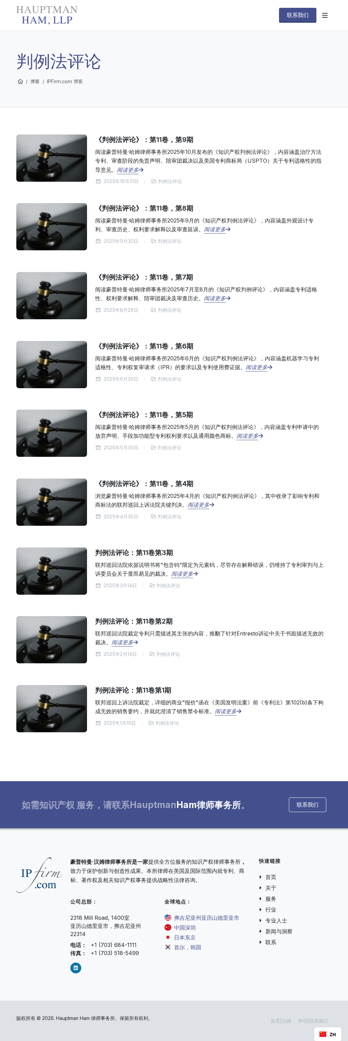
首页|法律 (281, 1021)
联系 (270, 942)
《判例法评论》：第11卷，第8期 (144, 208)
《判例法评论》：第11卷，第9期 (144, 140)
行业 (270, 909)
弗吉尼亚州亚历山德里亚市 (206, 917)
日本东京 (185, 937)
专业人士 (276, 920)
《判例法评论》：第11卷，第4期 (144, 484)
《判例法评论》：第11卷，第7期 (144, 277)
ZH (333, 1034)
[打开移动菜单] (325, 15)
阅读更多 (128, 169)
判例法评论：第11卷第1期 (133, 690)
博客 (35, 81)
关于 (270, 887)
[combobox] (327, 1034)
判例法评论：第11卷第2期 (134, 621)
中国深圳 (185, 927)
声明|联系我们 (313, 1021)
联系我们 (307, 804)
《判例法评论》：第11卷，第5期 (144, 415)
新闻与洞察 (279, 931)
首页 (270, 877)
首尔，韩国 (187, 947)
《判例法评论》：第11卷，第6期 (144, 346)
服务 (270, 898)
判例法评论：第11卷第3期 (134, 553)
